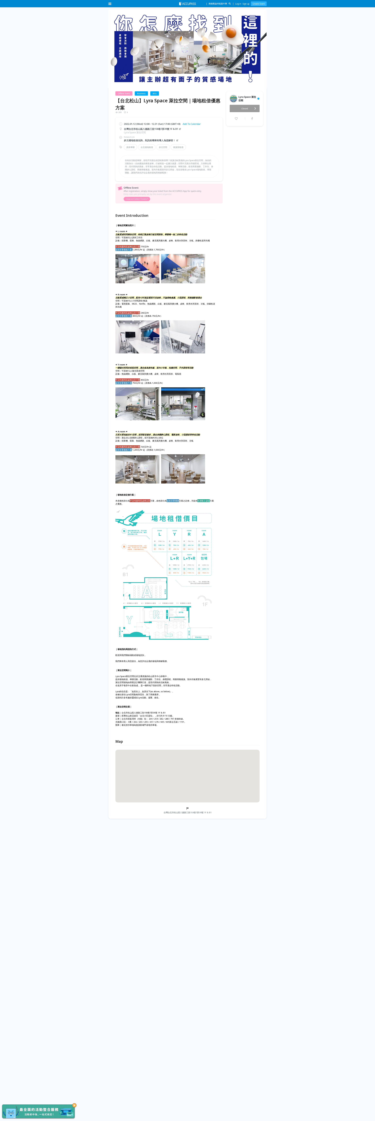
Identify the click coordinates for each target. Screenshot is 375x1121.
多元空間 (163, 147)
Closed (244, 108)
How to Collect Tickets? (137, 199)
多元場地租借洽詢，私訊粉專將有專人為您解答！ (149, 140)
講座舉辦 (130, 147)
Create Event (259, 3)
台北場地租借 (147, 147)
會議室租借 (178, 147)
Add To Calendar (192, 124)
